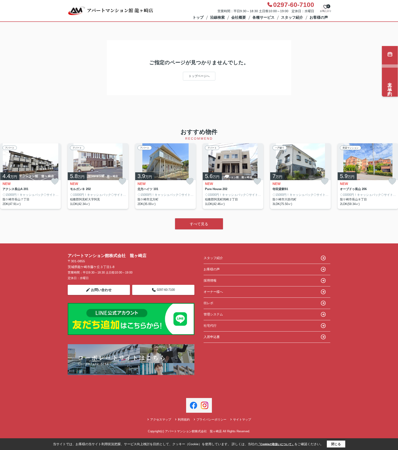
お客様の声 (319, 17)
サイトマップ (242, 419)
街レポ (208, 303)
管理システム (213, 314)
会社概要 (238, 17)
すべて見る (199, 224)
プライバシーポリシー (211, 419)
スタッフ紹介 (292, 17)
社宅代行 (210, 325)
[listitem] (98, 176)
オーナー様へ (213, 292)
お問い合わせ (101, 290)
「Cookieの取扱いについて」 (276, 444)
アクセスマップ (160, 419)
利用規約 (184, 419)
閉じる (336, 444)
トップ (198, 17)
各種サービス (263, 17)
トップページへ (199, 76)
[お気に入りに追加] (55, 181)
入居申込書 (212, 337)
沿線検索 (217, 17)
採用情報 (210, 280)
